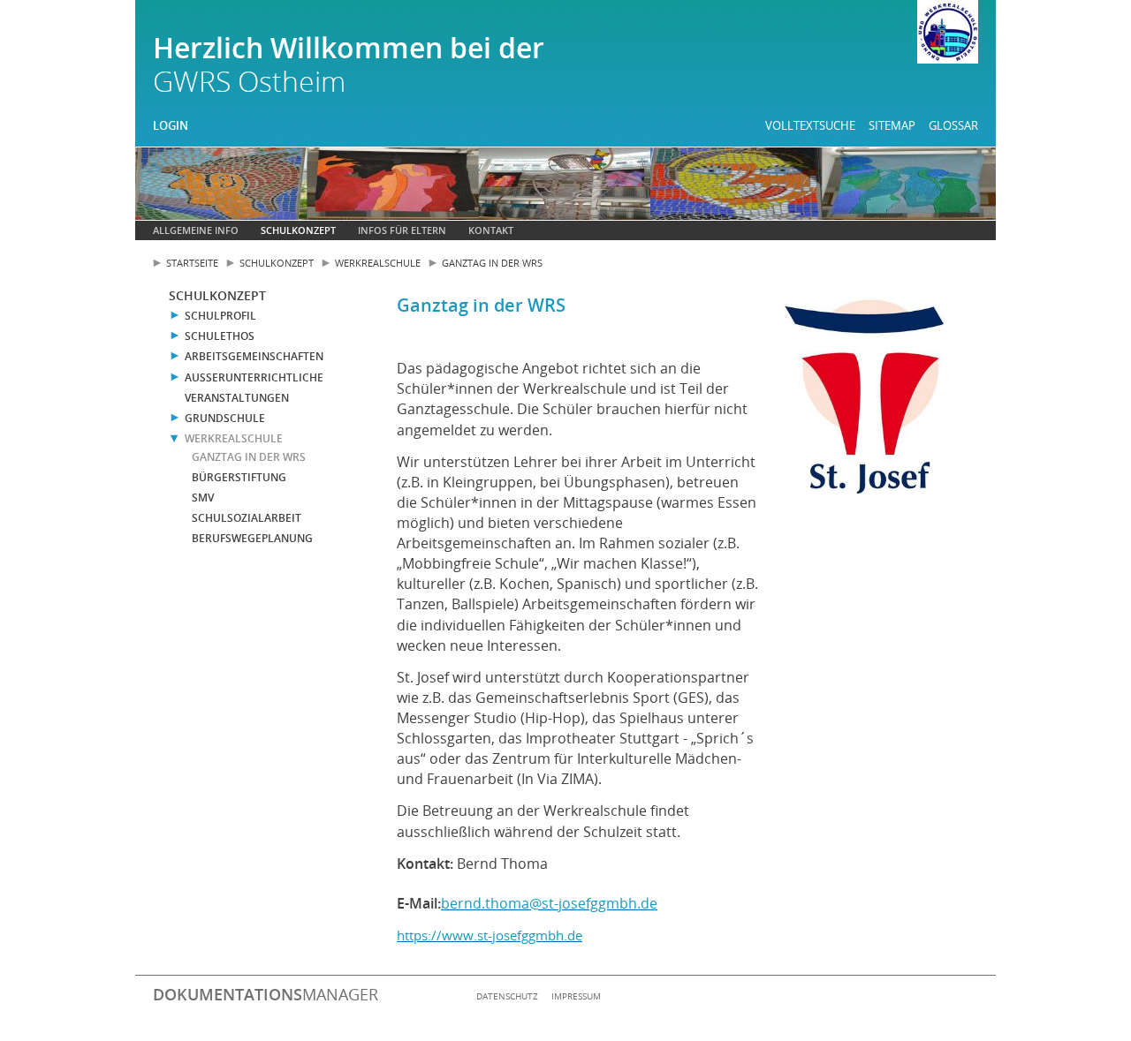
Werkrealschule (378, 262)
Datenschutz (507, 996)
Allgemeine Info (196, 230)
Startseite (192, 262)
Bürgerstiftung (239, 477)
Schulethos (219, 335)
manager (265, 994)
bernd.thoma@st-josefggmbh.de (549, 903)
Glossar (953, 125)
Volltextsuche (810, 125)
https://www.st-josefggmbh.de (489, 935)
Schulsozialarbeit (246, 517)
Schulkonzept (298, 230)
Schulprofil (220, 315)
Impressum (576, 996)
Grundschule (225, 418)
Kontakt (490, 230)
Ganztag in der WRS (492, 262)
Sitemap (892, 125)
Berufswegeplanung (252, 538)
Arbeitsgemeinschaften (254, 356)
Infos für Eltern (402, 230)
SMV (203, 497)
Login (170, 125)
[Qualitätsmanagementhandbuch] (947, 34)
